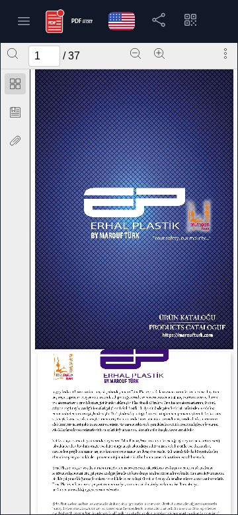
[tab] (15, 86)
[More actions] (225, 53)
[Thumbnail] (15, 83)
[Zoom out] (135, 53)
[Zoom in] (159, 53)
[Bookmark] (15, 112)
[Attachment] (15, 140)
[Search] (12, 53)
